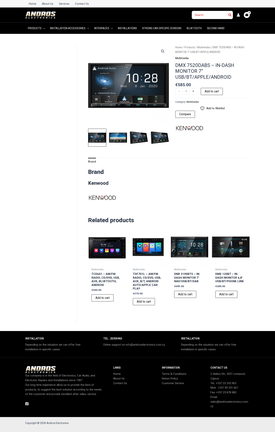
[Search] (230, 15)
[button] (43, 28)
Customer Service (173, 383)
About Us (119, 378)
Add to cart (212, 91)
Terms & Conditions (174, 374)
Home (178, 47)
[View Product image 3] (139, 138)
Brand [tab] (92, 161)
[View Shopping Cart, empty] (247, 15)
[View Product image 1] (97, 138)
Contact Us (120, 383)
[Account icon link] (238, 15)
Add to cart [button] (102, 298)
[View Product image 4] (160, 138)
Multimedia (203, 47)
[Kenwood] (189, 128)
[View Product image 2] (118, 138)
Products (189, 47)
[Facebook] (27, 403)
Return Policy (170, 378)
